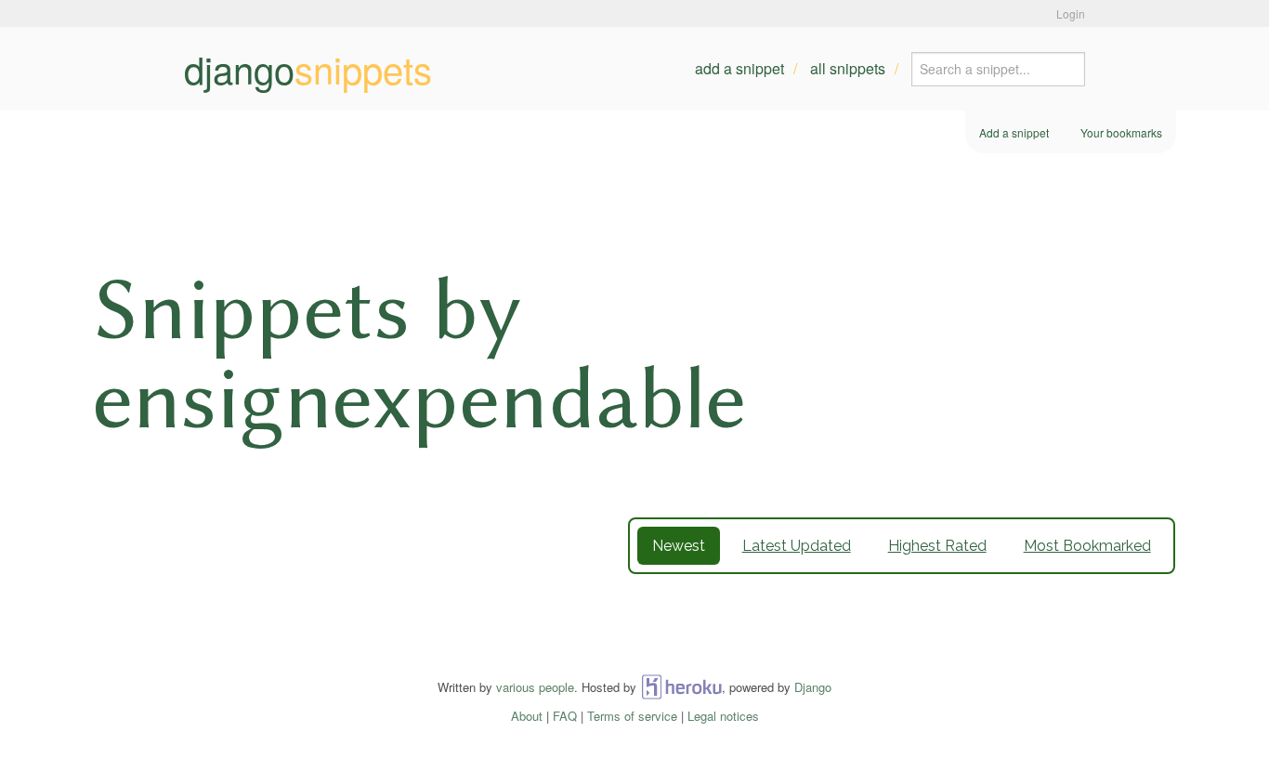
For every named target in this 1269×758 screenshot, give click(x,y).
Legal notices (723, 716)
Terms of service (632, 716)
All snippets (847, 68)
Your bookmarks (1121, 132)
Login (1070, 13)
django (308, 69)
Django (812, 687)
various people (535, 687)
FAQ (565, 716)
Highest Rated (937, 546)
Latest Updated (796, 546)
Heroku (681, 687)
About (527, 716)
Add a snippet (739, 68)
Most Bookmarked (1087, 546)
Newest (678, 546)
